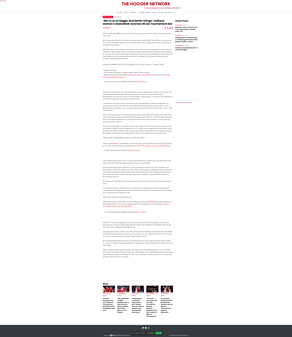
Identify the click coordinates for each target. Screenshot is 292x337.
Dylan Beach (106, 293)
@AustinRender (146, 75)
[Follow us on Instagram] (148, 329)
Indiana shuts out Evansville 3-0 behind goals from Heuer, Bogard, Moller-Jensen (186, 40)
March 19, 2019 (140, 82)
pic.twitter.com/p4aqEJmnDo (113, 77)
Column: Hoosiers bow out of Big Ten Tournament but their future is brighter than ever (109, 304)
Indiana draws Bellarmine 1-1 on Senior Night (186, 49)
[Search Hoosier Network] (174, 12)
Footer (4, 1)
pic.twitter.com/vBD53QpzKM (120, 206)
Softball (154, 12)
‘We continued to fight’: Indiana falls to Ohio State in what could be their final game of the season (123, 305)
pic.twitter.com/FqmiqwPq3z (159, 146)
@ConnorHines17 (130, 75)
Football (119, 12)
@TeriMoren (114, 143)
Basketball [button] (133, 12)
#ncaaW (145, 146)
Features (160, 12)
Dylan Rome (178, 25)
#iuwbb (168, 75)
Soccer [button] (125, 12)
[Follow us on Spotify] (146, 329)
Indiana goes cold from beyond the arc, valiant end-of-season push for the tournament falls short (138, 305)
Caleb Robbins (121, 293)
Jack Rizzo (178, 35)
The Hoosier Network (146, 4)
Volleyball (142, 12)
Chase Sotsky (136, 293)
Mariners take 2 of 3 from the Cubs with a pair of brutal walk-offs (186, 29)
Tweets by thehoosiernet (183, 102)
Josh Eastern (106, 28)
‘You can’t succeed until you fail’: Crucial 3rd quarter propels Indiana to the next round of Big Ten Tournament (151, 307)
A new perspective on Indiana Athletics (162, 8)
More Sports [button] (168, 12)
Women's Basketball (108, 17)
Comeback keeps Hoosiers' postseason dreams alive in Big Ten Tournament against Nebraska (167, 305)
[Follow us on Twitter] (143, 329)
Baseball (148, 12)
